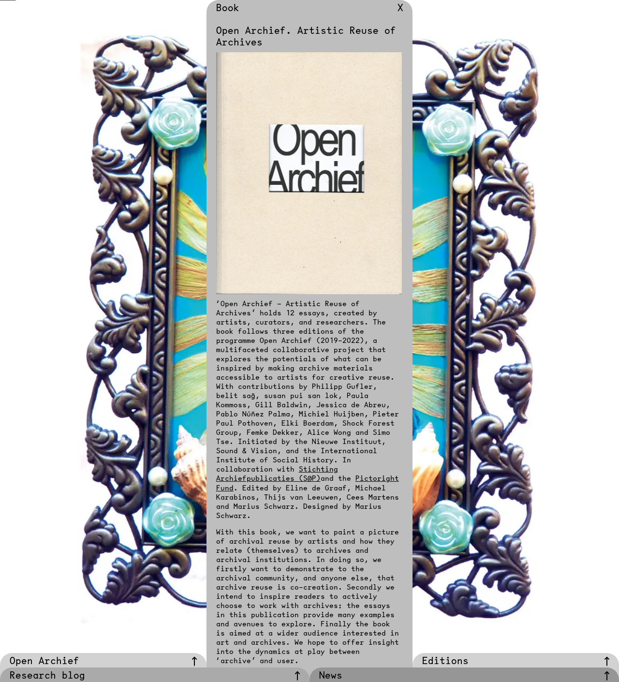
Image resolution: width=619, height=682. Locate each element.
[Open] (194, 661)
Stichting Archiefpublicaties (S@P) (277, 473)
